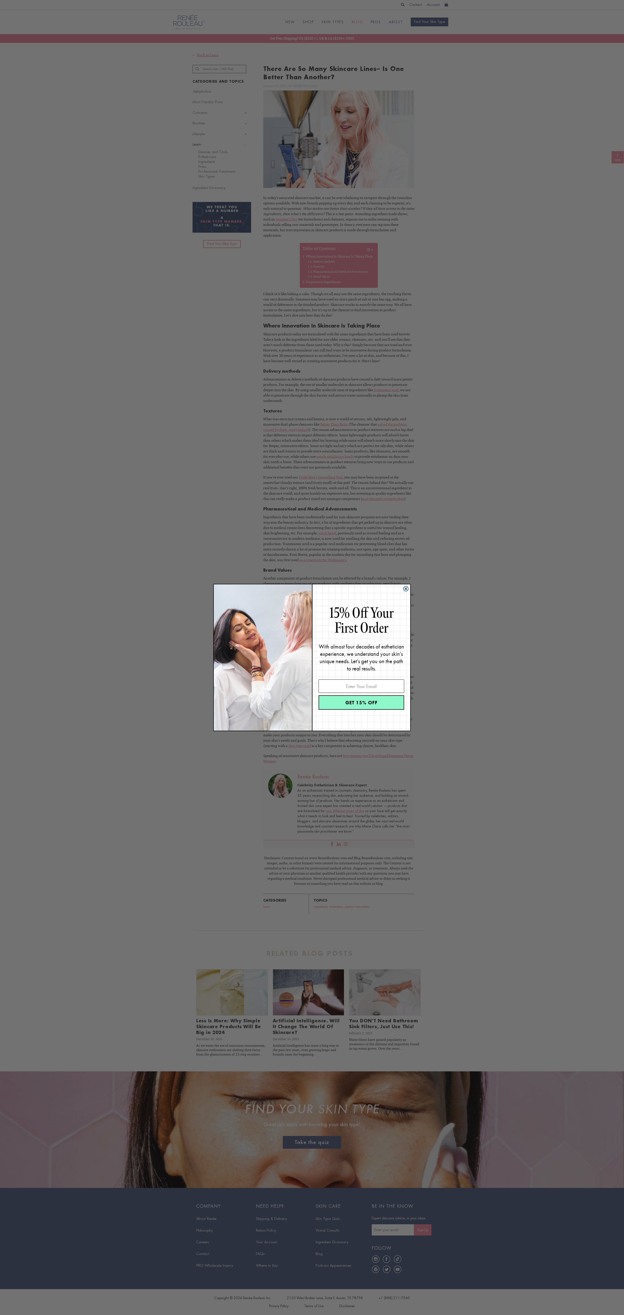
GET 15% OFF (361, 702)
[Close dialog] (405, 588)
